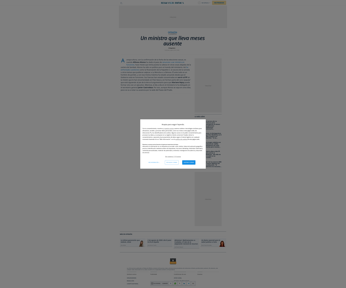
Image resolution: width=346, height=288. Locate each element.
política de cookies (181, 139)
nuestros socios (169, 128)
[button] (173, 156)
